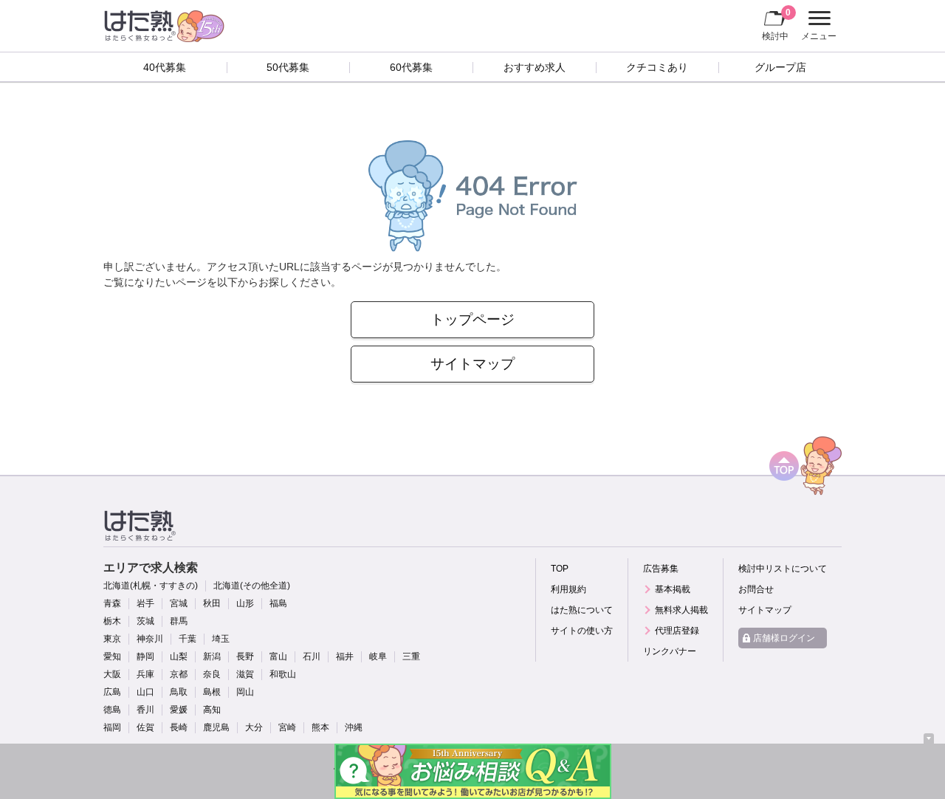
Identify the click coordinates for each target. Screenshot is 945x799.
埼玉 (221, 639)
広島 (112, 692)
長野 (245, 656)
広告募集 (660, 568)
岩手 (145, 603)
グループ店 (780, 67)
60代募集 (411, 67)
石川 (311, 656)
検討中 (776, 24)
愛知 (112, 656)
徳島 (112, 709)
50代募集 (288, 67)
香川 (145, 709)
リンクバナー (669, 651)
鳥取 (179, 692)
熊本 (320, 727)
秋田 (212, 603)
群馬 (179, 621)
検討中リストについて (782, 568)
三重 (411, 656)
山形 (245, 603)
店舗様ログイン (784, 638)
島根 (212, 692)
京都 (179, 674)
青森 (112, 603)
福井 (345, 656)
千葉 (187, 639)
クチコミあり (657, 67)
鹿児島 (216, 727)
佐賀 (145, 727)
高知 (212, 709)
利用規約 (568, 589)
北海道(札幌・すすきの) (150, 585)
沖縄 (353, 727)
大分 (254, 727)
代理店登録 (677, 630)
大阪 (112, 674)
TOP (559, 568)
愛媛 (179, 709)
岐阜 (378, 656)
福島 (278, 603)
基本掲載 (672, 589)
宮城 (179, 603)
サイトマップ (472, 363)
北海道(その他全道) (251, 585)
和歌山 (282, 674)
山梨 (179, 656)
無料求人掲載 (681, 610)
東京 (112, 639)
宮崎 (287, 727)
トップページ (472, 319)
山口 (145, 692)
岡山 (245, 692)
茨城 (145, 621)
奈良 (212, 674)
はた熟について (582, 610)
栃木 (112, 621)
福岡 (112, 727)
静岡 (145, 656)
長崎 (179, 727)
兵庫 (145, 674)
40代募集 (164, 67)
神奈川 (150, 639)
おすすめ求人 (535, 67)
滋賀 (245, 674)
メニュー (816, 27)
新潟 (212, 656)
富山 (278, 656)
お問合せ (756, 589)
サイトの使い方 (582, 630)
